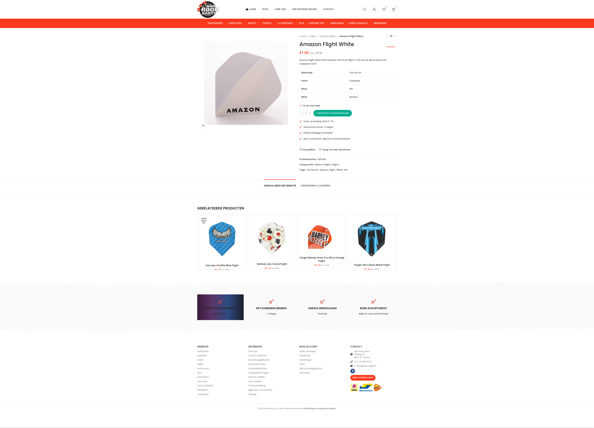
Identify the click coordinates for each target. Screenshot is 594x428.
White (339, 169)
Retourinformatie (257, 364)
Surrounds (202, 381)
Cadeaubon (203, 394)
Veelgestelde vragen (258, 372)
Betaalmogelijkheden (259, 359)
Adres (302, 364)
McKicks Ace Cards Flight (272, 264)
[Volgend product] (395, 36)
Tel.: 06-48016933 (363, 361)
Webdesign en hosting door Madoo (320, 408)
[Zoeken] (364, 9)
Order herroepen (307, 351)
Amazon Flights (328, 36)
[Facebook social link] (352, 371)
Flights (313, 36)
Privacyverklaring (256, 385)
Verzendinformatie (257, 368)
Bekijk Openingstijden (363, 377)
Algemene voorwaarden (260, 389)
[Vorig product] (387, 36)
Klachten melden (256, 376)
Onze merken (255, 381)
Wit (345, 169)
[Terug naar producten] (391, 36)
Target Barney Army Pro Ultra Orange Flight (321, 259)
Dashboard (305, 355)
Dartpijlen (202, 355)
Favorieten (304, 372)
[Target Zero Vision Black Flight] (371, 239)
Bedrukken (202, 389)
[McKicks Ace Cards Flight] (272, 238)
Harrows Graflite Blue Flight (222, 265)
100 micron (312, 169)
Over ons (252, 351)
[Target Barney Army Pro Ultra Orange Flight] (322, 235)
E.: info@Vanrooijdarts (365, 365)
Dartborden (203, 351)
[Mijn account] (374, 9)
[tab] (280, 184)
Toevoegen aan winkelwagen (332, 113)
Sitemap (252, 394)
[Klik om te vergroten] (203, 125)
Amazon (391, 46)
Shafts (200, 359)
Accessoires (203, 368)
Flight (332, 169)
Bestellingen (305, 359)
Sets (199, 372)
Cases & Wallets (205, 385)
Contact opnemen (257, 355)
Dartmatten (203, 376)
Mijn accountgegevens (310, 368)
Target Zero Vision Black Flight (371, 265)
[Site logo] (208, 9)
